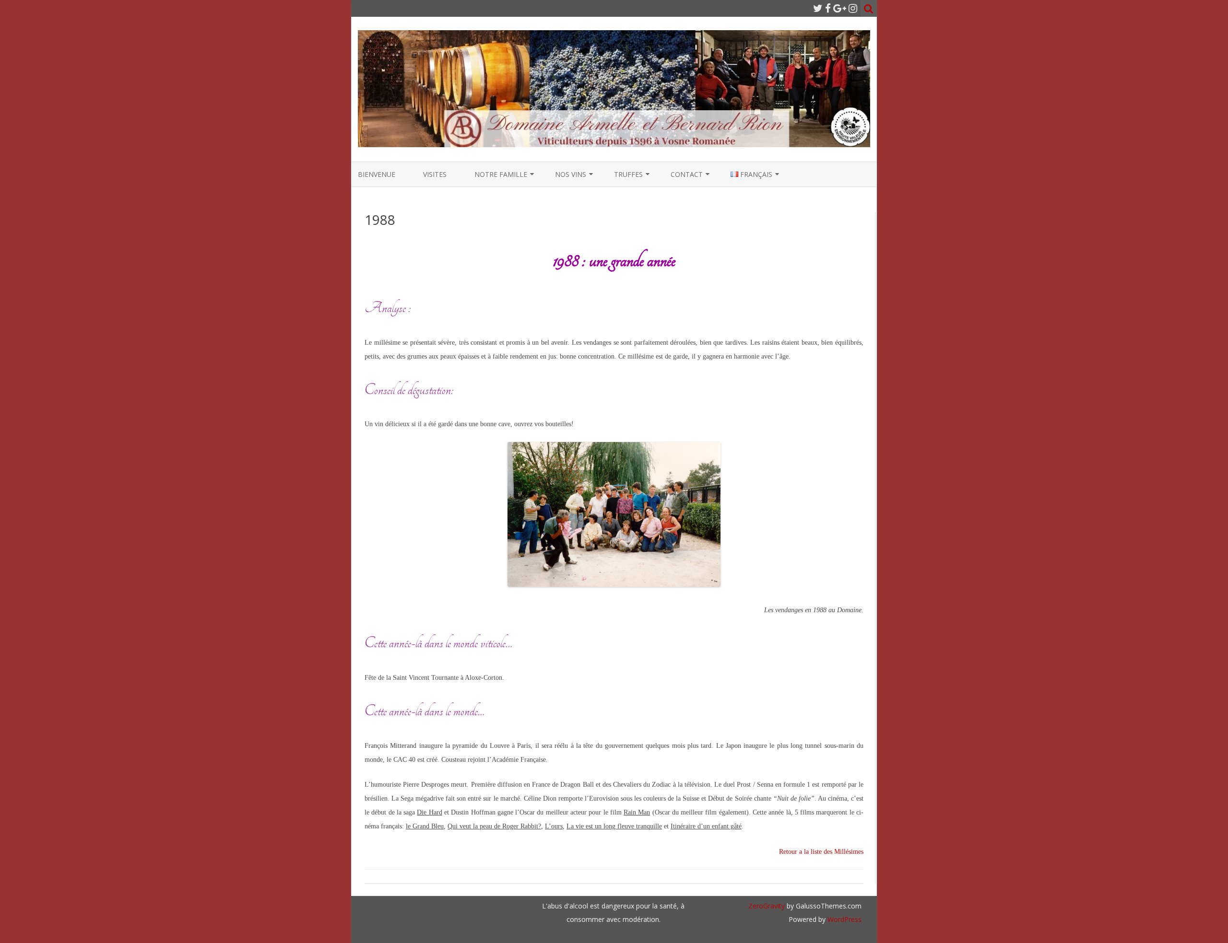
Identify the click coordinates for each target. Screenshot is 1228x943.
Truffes (628, 174)
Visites (435, 174)
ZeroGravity (766, 905)
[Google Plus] (839, 8)
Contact (687, 174)
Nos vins (570, 174)
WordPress (844, 919)
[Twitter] (818, 8)
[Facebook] (828, 8)
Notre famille (500, 174)
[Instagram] (853, 8)
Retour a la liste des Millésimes (821, 851)
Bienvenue (376, 174)
